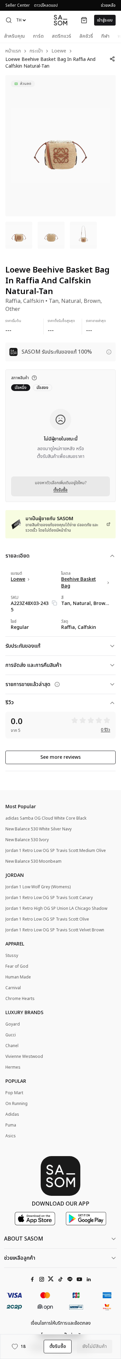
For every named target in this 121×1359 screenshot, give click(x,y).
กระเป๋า (36, 51)
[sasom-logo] (60, 20)
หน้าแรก (13, 51)
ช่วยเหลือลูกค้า (19, 1258)
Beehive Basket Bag (78, 582)
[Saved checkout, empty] (84, 20)
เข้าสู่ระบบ (105, 20)
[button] (8, 20)
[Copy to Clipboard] (54, 603)
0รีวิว (105, 729)
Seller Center (17, 5)
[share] (112, 59)
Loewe (58, 51)
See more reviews (60, 757)
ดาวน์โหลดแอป (46, 5)
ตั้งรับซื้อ (60, 490)
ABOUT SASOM (23, 1239)
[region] (60, 145)
